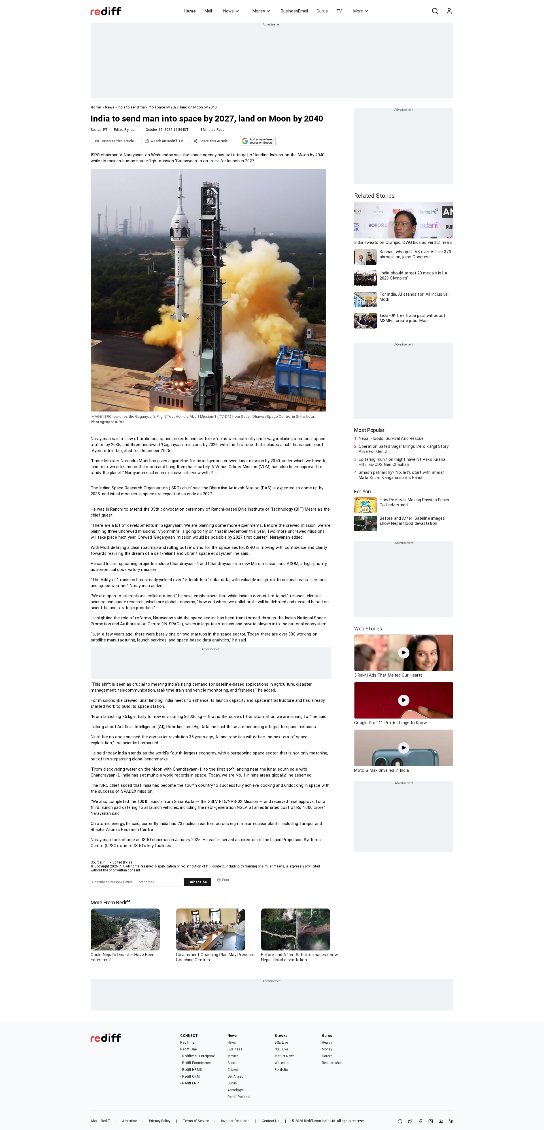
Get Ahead (236, 1076)
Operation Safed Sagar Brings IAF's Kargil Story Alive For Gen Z (404, 449)
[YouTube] (441, 1121)
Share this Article (213, 141)
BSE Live (281, 1042)
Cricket (233, 1070)
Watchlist (282, 1063)
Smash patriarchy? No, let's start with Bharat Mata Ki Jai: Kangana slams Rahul (402, 475)
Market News (285, 1056)
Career (327, 1056)
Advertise (129, 1121)
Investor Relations (235, 1121)
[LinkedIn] (451, 1121)
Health (327, 1042)
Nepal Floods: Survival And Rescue (391, 438)
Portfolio (281, 1070)
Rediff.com (312, 1121)
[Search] (435, 11)
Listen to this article (117, 141)
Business (235, 1049)
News (228, 11)
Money (258, 11)
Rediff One (188, 1049)
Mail (208, 11)
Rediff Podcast (239, 1097)
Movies (233, 1056)
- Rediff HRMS (190, 1070)
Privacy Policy (159, 1121)
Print (225, 880)
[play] (403, 652)
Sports (233, 1063)
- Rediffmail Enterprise (197, 1056)
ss (132, 130)
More (358, 11)
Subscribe (197, 882)
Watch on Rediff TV (166, 141)
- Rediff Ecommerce (195, 1063)
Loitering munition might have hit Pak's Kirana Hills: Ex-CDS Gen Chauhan (402, 462)
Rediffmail (188, 1042)
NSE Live (281, 1049)
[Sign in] (449, 11)
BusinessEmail (294, 11)
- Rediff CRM (189, 1076)
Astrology (235, 1090)
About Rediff (100, 1121)
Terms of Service (196, 1121)
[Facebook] (420, 1121)
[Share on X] (410, 1121)
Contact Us (270, 1121)
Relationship (331, 1063)
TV (339, 11)
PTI (106, 130)
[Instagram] (430, 1121)
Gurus (322, 11)
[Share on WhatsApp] (400, 1121)
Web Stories (368, 629)
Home (190, 11)
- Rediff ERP (189, 1083)
